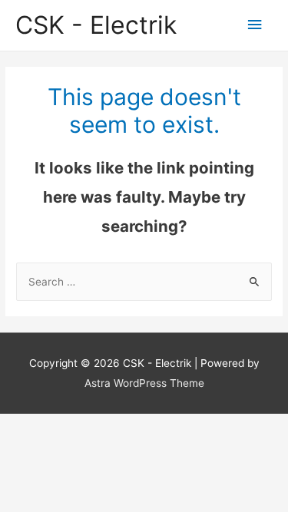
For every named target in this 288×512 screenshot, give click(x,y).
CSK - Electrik (96, 25)
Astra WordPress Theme (144, 383)
